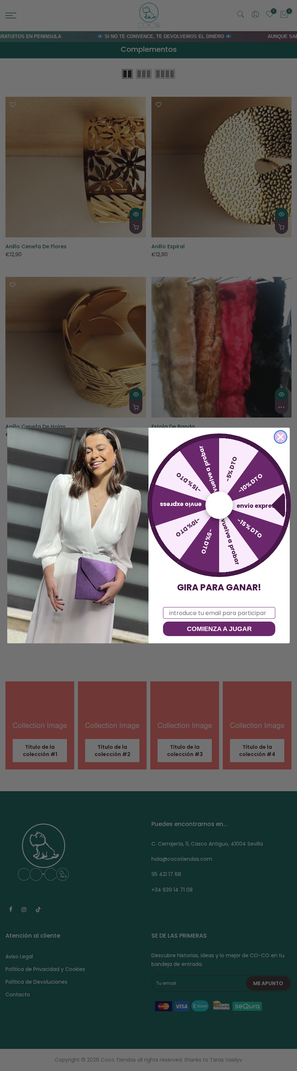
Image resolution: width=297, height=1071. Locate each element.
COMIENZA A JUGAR (219, 628)
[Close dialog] (280, 437)
